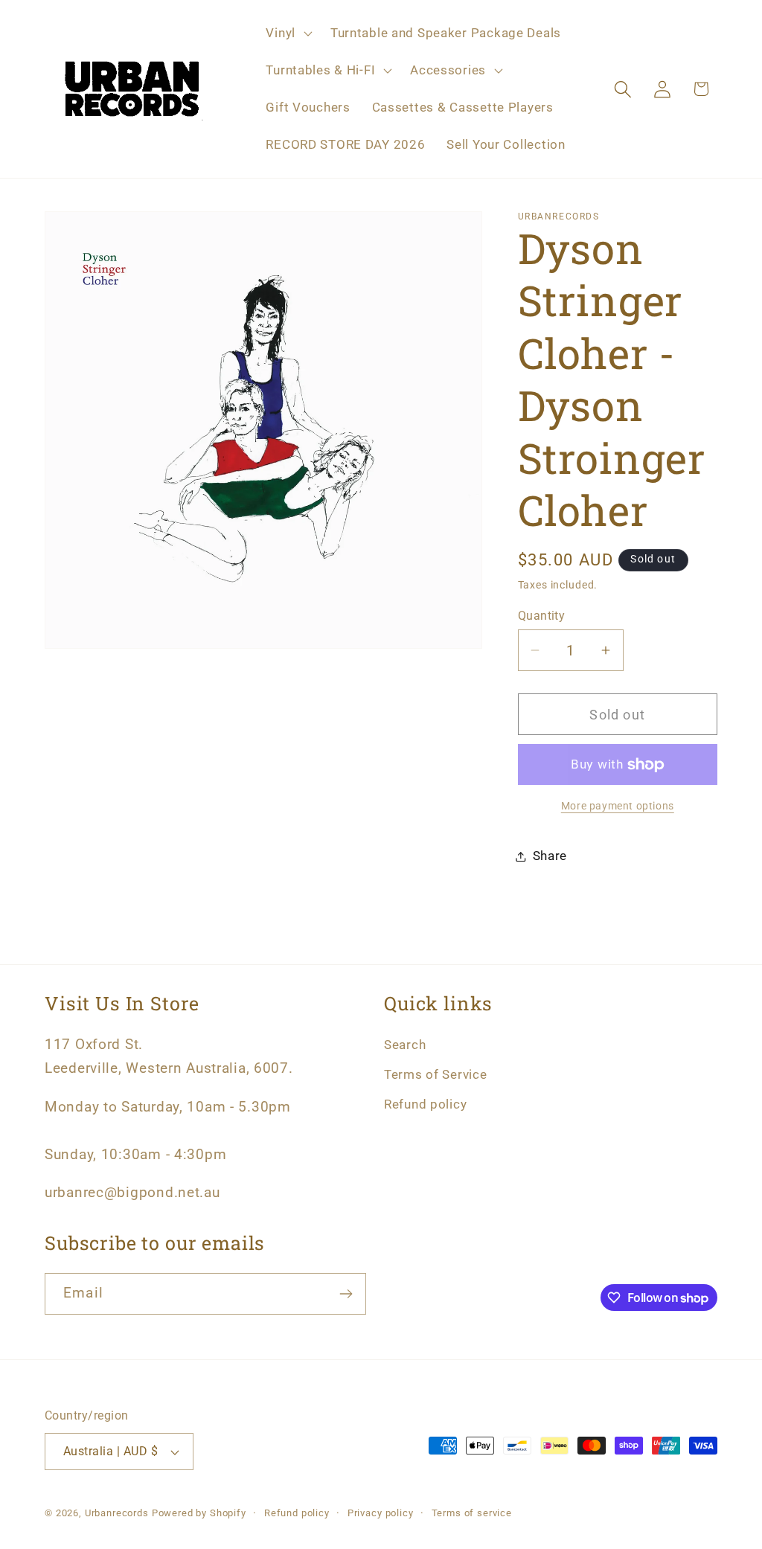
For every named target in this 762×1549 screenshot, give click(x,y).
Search (405, 1044)
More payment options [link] (617, 806)
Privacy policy (381, 1512)
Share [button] (550, 855)
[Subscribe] (345, 1294)
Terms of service (472, 1512)
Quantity (542, 616)
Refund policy (425, 1104)
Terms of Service (435, 1074)
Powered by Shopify (199, 1512)
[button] (287, 33)
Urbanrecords (117, 1512)
